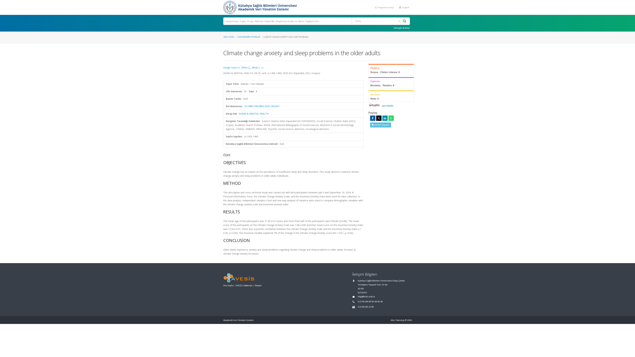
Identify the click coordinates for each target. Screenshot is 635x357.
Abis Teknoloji (397, 320)
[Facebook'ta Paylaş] (372, 118)
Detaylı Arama (402, 27)
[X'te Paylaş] (378, 118)
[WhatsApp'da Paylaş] (391, 118)
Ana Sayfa (229, 37)
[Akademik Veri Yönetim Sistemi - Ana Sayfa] (230, 7)
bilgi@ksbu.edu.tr (366, 296)
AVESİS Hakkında (243, 285)
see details (387, 105)
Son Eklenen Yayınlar (248, 37)
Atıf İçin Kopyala (381, 124)
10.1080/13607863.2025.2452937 (261, 106)
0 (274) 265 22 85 (366, 306)
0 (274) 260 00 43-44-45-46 (370, 301)
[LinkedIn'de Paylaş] (385, 118)
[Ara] (404, 21)
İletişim (258, 285)
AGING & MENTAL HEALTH (254, 113)
